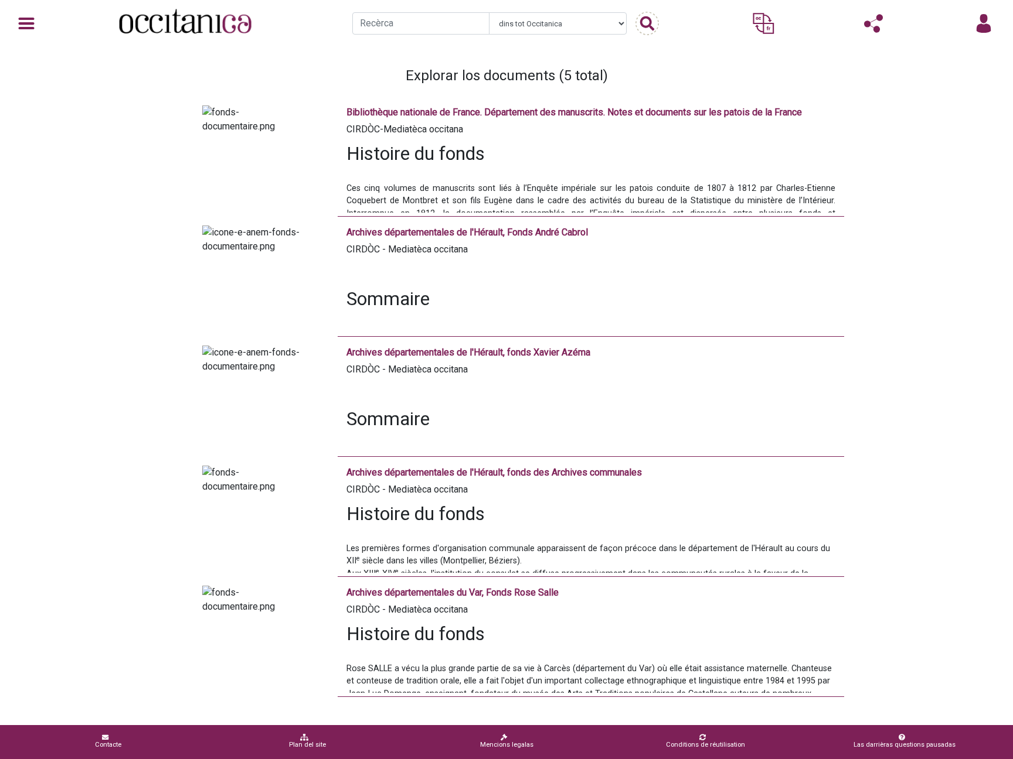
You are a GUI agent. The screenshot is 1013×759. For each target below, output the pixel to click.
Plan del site (307, 744)
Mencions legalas (506, 744)
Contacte (108, 744)
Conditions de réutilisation (705, 744)
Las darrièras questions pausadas (905, 744)
